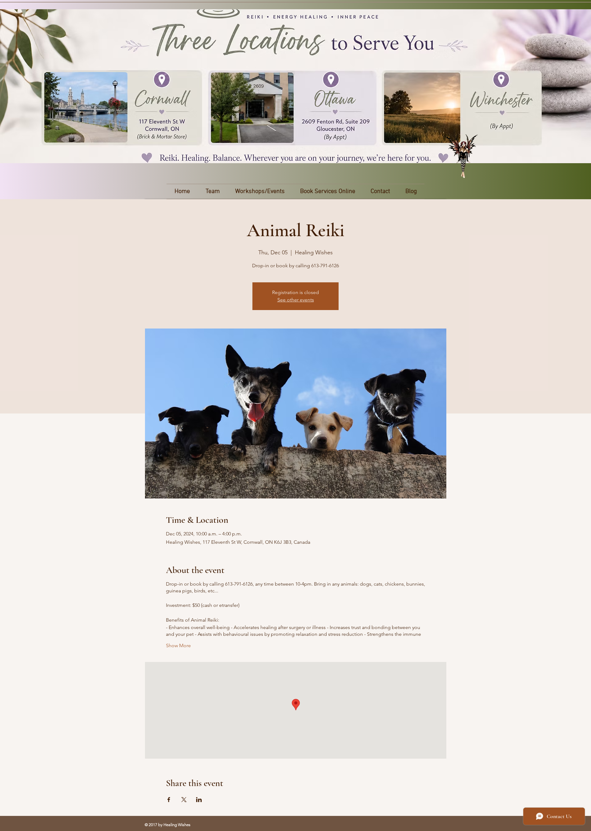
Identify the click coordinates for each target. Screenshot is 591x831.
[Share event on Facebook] (169, 799)
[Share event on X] (184, 799)
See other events (295, 300)
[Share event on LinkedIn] (199, 799)
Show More (178, 645)
